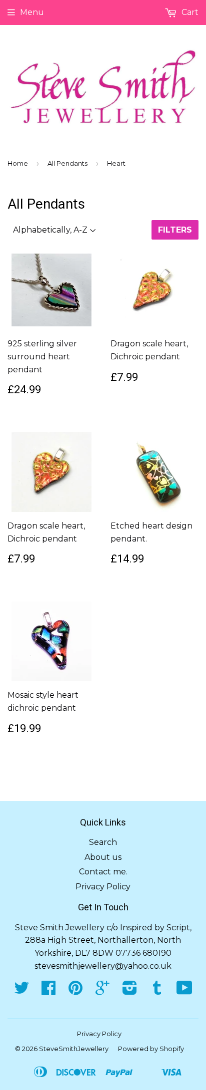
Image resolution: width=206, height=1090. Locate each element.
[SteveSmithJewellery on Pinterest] (75, 991)
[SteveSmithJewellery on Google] (102, 991)
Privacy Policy (103, 886)
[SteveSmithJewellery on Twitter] (21, 991)
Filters (175, 230)
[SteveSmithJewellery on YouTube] (184, 991)
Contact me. (103, 871)
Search (103, 842)
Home (18, 163)
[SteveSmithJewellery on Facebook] (48, 991)
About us (103, 857)
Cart (189, 12)
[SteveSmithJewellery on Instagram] (130, 991)
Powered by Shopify (151, 1049)
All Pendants (68, 163)
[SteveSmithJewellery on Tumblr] (157, 991)
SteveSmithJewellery (73, 1049)
